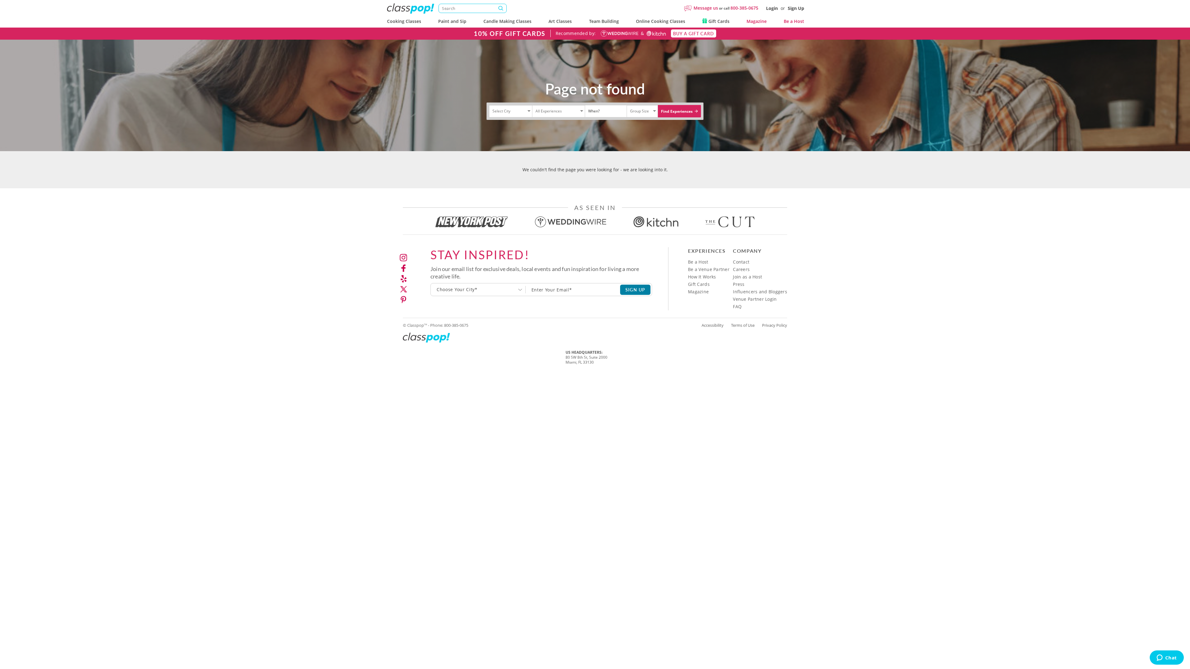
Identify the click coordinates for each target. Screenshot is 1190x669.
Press (738, 284)
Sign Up (796, 8)
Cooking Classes (404, 21)
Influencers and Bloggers (760, 292)
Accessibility (713, 325)
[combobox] (478, 289)
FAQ (737, 306)
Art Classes (560, 21)
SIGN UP (635, 289)
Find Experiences (677, 111)
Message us (706, 8)
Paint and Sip (452, 21)
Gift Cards (718, 21)
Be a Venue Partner (708, 269)
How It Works (702, 277)
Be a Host (794, 21)
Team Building (604, 21)
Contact (741, 262)
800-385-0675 (744, 8)
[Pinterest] (403, 300)
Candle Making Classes (507, 21)
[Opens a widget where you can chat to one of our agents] (1166, 658)
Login (772, 8)
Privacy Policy (774, 325)
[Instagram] (403, 257)
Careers (741, 269)
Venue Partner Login (755, 299)
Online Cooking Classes (660, 21)
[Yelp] (403, 278)
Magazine (757, 21)
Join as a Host (747, 277)
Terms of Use (743, 325)
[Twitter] (403, 289)
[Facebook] (403, 268)
